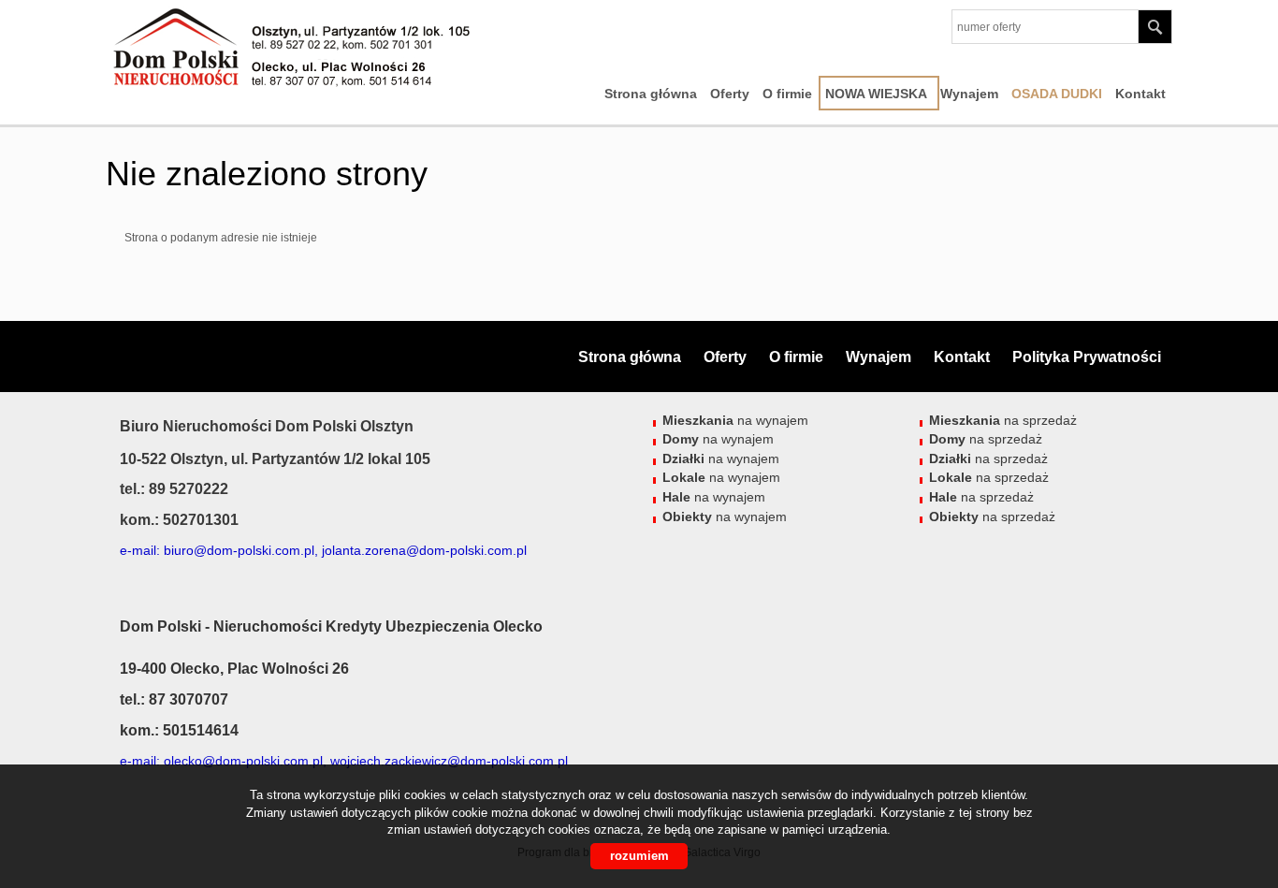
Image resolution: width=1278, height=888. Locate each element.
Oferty (729, 93)
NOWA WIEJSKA (876, 93)
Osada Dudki (1056, 93)
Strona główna (650, 93)
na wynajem (735, 420)
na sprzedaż (1003, 420)
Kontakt (1140, 93)
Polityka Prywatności (1086, 357)
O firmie (787, 93)
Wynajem (969, 93)
